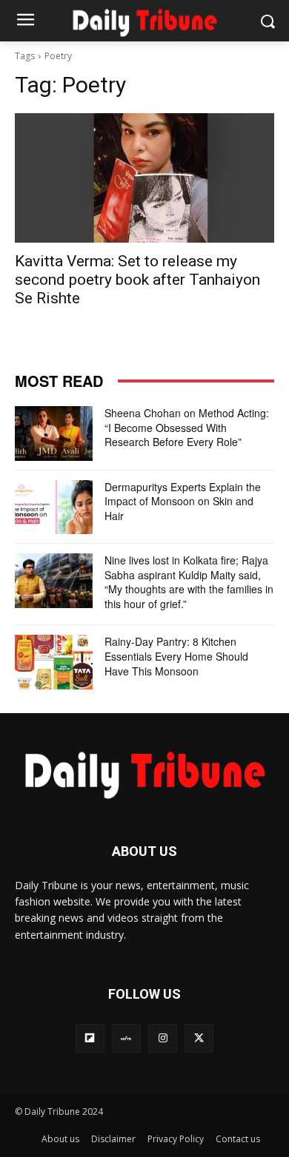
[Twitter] (199, 1038)
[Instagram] (162, 1038)
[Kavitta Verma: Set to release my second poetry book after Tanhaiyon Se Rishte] (144, 178)
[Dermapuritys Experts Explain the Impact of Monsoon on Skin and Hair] (54, 507)
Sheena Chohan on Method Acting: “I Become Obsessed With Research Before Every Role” (186, 427)
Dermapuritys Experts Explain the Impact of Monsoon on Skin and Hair (182, 501)
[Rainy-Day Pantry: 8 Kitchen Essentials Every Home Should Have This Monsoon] (54, 662)
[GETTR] (126, 1038)
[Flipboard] (90, 1038)
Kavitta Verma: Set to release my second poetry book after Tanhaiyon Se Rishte (137, 279)
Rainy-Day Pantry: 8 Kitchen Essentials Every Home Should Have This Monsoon (176, 656)
